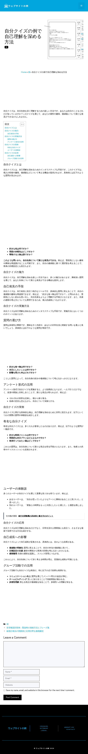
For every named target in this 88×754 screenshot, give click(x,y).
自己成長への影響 (13, 156)
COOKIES (44, 726)
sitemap (44, 728)
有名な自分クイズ (13, 147)
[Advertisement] (44, 93)
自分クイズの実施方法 (13, 136)
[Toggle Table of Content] (20, 124)
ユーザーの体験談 (13, 150)
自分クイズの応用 (11, 153)
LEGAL (44, 730)
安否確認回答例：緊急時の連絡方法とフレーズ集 (28, 627)
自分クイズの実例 (11, 144)
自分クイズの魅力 (11, 130)
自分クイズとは (11, 127)
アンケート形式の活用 (15, 142)
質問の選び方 (12, 139)
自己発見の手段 (13, 134)
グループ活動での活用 (15, 158)
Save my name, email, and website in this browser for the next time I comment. (40, 690)
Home (23, 72)
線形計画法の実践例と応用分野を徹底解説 (25, 631)
